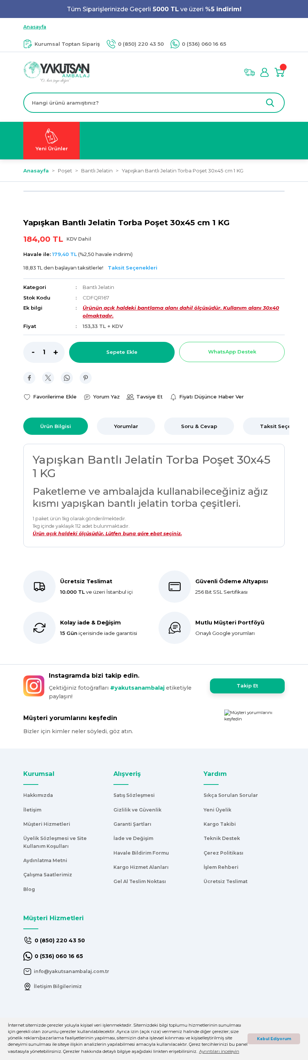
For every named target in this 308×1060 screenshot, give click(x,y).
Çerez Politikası (223, 853)
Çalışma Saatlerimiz (47, 874)
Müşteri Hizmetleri (46, 824)
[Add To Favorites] (50, 397)
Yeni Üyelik (217, 810)
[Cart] (279, 72)
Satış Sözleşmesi (134, 795)
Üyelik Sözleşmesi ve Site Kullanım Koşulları (55, 842)
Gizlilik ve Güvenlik (137, 810)
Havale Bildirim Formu (141, 853)
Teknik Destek (222, 838)
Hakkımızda (38, 795)
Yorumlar (126, 426)
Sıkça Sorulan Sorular (231, 795)
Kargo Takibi (220, 824)
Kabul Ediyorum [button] (274, 1038)
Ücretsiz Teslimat (226, 881)
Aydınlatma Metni (45, 860)
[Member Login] (264, 72)
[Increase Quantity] (59, 352)
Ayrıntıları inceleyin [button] (219, 1051)
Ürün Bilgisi (55, 426)
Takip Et (247, 686)
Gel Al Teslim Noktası (139, 881)
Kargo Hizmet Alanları (141, 867)
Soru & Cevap (199, 426)
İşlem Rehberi (221, 867)
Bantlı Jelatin (98, 287)
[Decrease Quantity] (29, 352)
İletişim (32, 810)
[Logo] (56, 72)
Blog (29, 889)
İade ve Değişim (133, 838)
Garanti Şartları (132, 824)
